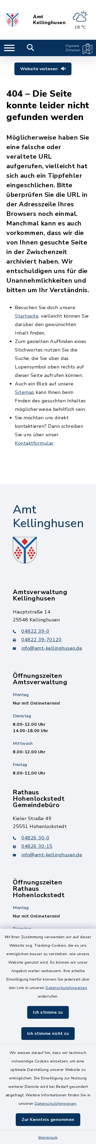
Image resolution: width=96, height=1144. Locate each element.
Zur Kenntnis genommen (48, 1120)
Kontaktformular (34, 443)
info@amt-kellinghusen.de (51, 648)
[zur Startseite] (12, 20)
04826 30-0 (35, 838)
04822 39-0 (35, 631)
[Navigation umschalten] (9, 48)
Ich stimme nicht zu (48, 1033)
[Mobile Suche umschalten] (30, 48)
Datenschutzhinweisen (66, 987)
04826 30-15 (37, 846)
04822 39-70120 (41, 639)
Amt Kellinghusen (49, 19)
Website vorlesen (39, 69)
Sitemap (24, 392)
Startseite (26, 316)
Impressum (48, 1137)
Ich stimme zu (48, 1012)
